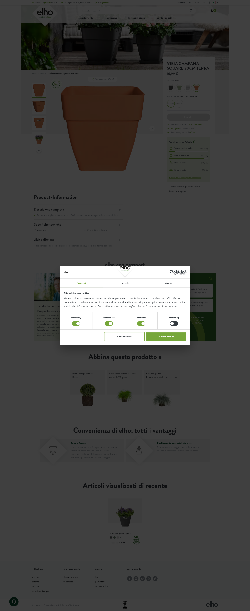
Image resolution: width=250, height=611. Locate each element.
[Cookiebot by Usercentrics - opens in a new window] (173, 272)
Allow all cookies (166, 336)
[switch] (109, 323)
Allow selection (124, 336)
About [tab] (168, 282)
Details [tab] (125, 282)
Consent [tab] (81, 282)
